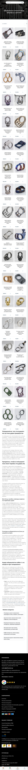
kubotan (13, 525)
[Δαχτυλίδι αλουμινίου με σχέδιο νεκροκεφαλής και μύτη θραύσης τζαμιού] (8, 55)
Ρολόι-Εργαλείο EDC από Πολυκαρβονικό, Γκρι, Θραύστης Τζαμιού (20, 379)
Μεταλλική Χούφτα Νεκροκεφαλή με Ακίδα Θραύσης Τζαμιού (20, 266)
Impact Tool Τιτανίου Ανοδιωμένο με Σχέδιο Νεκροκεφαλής (8, 42)
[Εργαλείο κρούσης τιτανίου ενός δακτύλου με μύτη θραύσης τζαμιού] (8, 167)
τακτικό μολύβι (20, 525)
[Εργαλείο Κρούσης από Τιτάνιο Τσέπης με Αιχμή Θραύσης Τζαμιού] (8, 122)
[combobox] (13, 2)
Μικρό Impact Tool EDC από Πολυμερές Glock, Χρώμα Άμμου (8, 288)
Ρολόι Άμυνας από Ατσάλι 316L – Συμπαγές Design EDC (20, 355)
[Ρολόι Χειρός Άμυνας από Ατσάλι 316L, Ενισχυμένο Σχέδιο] (8, 369)
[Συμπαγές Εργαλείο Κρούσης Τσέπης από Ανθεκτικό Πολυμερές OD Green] (8, 414)
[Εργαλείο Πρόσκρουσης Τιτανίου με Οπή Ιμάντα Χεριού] (8, 234)
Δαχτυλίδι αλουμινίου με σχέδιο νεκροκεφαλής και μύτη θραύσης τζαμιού (8, 65)
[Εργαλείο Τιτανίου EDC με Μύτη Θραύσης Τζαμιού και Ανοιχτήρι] (20, 234)
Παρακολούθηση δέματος (8, 725)
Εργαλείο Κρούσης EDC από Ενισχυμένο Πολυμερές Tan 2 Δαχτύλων (8, 87)
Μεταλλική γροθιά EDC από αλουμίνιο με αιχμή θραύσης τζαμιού (8, 266)
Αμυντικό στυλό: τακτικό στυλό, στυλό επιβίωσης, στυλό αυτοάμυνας (12, 618)
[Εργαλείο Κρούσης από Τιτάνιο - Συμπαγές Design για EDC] (20, 77)
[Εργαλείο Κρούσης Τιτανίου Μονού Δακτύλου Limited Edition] (8, 212)
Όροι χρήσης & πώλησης (7, 707)
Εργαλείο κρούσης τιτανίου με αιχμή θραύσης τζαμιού (20, 176)
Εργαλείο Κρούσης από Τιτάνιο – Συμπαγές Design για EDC (20, 86)
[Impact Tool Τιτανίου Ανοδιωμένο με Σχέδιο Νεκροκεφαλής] (8, 33)
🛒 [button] (10, 69)
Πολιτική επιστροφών (7, 729)
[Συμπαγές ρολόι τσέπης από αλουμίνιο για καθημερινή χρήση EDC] (20, 414)
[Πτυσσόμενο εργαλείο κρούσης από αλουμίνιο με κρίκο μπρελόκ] (20, 323)
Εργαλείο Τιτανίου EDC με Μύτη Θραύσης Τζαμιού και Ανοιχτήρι (20, 243)
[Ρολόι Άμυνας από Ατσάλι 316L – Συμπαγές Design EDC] (20, 346)
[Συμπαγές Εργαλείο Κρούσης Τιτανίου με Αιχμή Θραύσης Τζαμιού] (20, 392)
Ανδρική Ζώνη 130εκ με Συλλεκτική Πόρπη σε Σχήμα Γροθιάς (20, 42)
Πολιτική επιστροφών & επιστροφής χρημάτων (13, 704)
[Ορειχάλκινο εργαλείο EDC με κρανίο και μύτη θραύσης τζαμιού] (8, 301)
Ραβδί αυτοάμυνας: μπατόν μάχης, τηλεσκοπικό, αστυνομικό (11, 633)
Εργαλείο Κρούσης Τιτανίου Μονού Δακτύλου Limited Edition (8, 222)
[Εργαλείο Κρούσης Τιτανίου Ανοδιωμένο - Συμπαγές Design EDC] (20, 144)
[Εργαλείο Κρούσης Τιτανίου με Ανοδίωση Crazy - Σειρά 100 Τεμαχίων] (20, 189)
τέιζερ (19, 602)
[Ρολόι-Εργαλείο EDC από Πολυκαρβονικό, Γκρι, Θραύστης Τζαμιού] (20, 369)
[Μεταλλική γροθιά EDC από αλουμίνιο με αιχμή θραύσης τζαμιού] (8, 256)
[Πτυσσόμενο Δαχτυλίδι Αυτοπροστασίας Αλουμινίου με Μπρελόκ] (8, 323)
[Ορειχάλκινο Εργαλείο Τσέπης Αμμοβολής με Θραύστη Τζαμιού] (20, 301)
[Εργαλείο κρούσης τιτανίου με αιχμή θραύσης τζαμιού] (20, 167)
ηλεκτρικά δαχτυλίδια (11, 602)
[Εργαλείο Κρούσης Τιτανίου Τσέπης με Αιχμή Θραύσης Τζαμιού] (20, 212)
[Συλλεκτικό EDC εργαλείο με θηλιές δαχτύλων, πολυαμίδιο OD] (8, 392)
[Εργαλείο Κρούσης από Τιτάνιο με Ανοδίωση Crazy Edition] (20, 100)
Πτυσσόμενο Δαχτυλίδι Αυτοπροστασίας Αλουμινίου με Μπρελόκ (8, 333)
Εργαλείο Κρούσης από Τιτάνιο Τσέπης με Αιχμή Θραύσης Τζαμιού (8, 131)
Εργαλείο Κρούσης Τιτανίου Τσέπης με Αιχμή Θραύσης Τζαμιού (20, 222)
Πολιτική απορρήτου (6, 702)
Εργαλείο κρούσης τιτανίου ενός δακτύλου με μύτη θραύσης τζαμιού (8, 177)
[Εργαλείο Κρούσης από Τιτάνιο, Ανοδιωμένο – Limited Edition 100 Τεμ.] (20, 122)
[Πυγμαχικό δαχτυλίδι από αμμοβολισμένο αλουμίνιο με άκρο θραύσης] (8, 346)
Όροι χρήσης (5, 727)
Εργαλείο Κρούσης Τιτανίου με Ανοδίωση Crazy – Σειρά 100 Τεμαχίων (20, 199)
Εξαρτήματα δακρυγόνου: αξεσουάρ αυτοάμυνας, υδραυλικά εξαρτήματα (12, 623)
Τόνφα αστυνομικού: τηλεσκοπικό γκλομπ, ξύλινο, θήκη (13, 638)
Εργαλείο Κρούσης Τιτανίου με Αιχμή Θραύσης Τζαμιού (8, 198)
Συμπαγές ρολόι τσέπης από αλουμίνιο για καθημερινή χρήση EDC (20, 424)
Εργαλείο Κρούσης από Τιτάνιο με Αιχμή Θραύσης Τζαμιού (8, 109)
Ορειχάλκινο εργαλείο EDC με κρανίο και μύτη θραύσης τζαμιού (8, 310)
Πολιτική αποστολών (7, 700)
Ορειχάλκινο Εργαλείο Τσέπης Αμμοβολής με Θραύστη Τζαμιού (20, 310)
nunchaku (4, 599)
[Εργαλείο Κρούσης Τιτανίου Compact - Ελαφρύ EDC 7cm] (8, 144)
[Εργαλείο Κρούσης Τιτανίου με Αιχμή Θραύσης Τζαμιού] (8, 189)
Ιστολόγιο (4, 698)
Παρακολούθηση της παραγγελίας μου (11, 670)
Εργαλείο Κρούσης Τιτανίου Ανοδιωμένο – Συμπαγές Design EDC (20, 154)
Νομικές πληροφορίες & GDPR (9, 709)
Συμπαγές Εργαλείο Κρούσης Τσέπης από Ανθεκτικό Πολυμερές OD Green (8, 424)
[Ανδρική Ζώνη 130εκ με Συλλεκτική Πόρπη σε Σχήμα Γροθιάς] (20, 33)
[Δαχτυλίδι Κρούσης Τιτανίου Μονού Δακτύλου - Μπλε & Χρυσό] (20, 55)
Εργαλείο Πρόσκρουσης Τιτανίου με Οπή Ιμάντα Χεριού (8, 243)
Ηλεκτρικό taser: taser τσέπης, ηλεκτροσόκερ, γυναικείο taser (11, 628)
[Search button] (22, 2)
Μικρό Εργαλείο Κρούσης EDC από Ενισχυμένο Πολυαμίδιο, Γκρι (20, 289)
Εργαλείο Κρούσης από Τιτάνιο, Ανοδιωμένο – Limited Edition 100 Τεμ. (20, 131)
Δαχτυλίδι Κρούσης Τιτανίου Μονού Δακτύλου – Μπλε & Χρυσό (20, 65)
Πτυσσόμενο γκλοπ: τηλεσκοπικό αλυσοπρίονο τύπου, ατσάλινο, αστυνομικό (13, 613)
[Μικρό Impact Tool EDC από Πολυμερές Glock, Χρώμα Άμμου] (8, 279)
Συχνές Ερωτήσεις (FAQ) (7, 723)
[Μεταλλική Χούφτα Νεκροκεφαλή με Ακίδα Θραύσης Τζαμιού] (20, 256)
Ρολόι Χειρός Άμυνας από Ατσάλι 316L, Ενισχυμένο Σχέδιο (8, 378)
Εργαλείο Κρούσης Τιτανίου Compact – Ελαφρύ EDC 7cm (7, 153)
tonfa (10, 599)
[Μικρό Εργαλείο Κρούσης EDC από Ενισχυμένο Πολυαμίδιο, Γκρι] (20, 279)
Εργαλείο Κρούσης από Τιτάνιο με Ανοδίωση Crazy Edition (20, 109)
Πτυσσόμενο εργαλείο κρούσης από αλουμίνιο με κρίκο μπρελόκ (20, 333)
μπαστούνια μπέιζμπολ (19, 604)
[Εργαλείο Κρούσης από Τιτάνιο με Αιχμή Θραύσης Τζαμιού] (8, 100)
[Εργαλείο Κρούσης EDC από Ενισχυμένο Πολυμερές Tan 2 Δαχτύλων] (8, 77)
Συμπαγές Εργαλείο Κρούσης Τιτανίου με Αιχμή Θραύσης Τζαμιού (20, 401)
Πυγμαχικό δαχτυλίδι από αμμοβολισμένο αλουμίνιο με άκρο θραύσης (8, 356)
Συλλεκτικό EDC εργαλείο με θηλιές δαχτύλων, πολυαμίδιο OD (7, 401)
